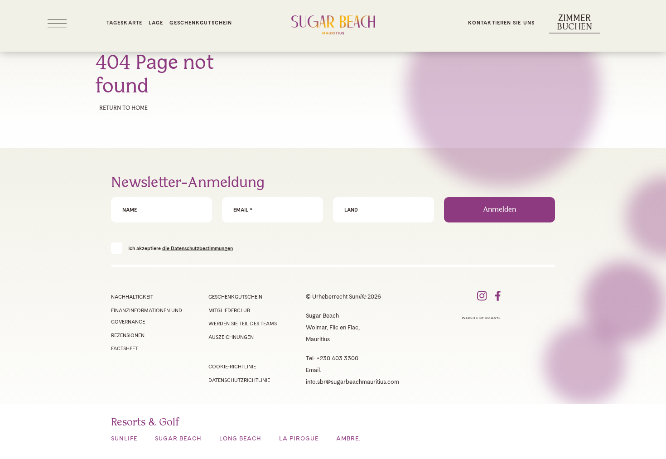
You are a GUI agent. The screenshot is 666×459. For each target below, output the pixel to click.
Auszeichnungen (231, 337)
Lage (156, 22)
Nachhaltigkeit (132, 297)
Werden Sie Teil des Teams (242, 323)
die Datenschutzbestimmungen (197, 248)
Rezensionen (128, 335)
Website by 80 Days (481, 317)
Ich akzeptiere (180, 248)
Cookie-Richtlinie (232, 366)
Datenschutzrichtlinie (239, 380)
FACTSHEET (124, 348)
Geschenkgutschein (200, 22)
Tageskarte (124, 22)
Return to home (123, 108)
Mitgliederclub (229, 310)
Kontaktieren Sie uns (501, 22)
